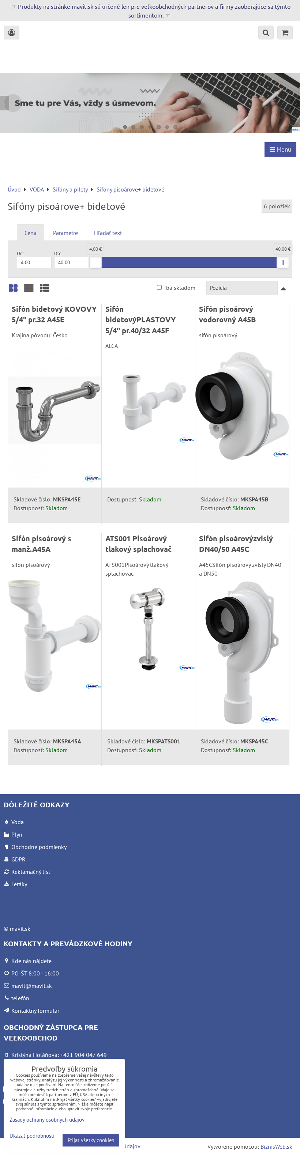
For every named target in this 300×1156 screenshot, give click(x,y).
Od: (20, 253)
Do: (57, 253)
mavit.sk (20, 928)
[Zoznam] (28, 291)
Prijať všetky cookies (91, 1140)
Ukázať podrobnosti (32, 1136)
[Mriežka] (13, 291)
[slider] (95, 262)
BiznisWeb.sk (276, 1146)
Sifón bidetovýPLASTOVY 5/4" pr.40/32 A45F (140, 319)
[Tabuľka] (44, 291)
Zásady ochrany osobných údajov (47, 1119)
